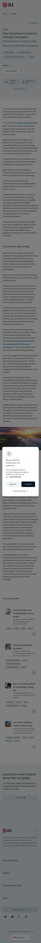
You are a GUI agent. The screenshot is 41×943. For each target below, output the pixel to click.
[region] (20, 471)
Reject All (13, 484)
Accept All (28, 484)
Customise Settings (20, 491)
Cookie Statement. (15, 477)
